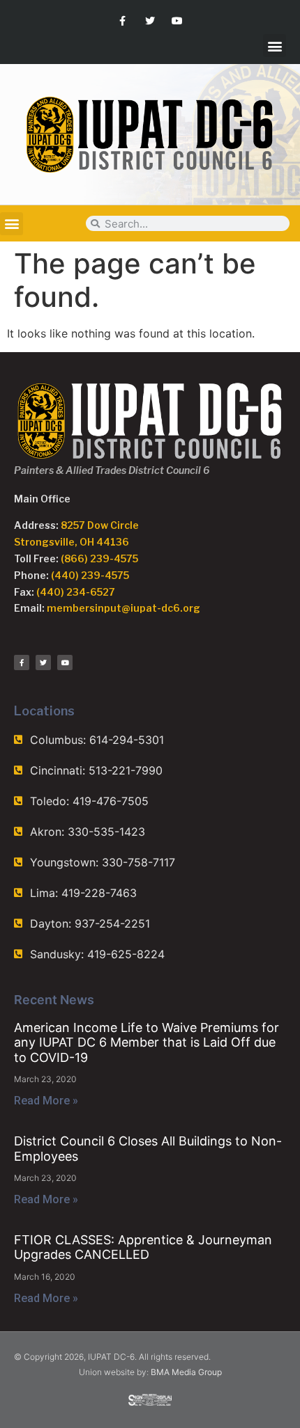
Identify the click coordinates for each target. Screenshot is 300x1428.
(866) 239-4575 (99, 558)
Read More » (46, 1100)
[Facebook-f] (122, 20)
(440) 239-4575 (90, 575)
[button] (274, 45)
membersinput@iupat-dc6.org (123, 608)
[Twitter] (149, 20)
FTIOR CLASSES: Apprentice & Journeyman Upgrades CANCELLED (143, 1247)
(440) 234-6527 (75, 592)
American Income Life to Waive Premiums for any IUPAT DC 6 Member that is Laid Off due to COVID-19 (146, 1042)
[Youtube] (177, 20)
